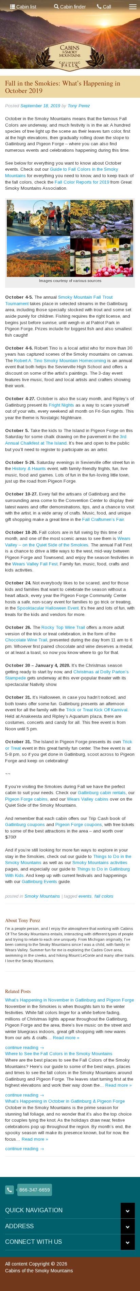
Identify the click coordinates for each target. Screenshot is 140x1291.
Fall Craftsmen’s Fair (103, 519)
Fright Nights (61, 405)
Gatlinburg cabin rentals (102, 792)
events (85, 896)
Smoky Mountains (42, 896)
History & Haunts (29, 468)
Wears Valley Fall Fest (34, 563)
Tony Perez (79, 105)
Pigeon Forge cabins (26, 799)
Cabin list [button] (25, 7)
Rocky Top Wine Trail (63, 627)
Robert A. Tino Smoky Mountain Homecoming (60, 360)
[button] (128, 1210)
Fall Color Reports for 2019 (82, 182)
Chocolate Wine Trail (26, 639)
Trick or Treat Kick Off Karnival (96, 709)
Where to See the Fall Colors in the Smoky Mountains (58, 1053)
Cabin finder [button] (72, 7)
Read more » (66, 1037)
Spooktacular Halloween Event (47, 608)
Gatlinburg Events (39, 881)
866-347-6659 (34, 1190)
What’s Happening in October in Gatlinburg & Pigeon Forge (65, 1101)
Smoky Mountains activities (99, 862)
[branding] (70, 56)
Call (106, 7)
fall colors (103, 896)
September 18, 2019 (40, 105)
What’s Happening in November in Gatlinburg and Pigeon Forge (69, 1000)
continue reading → (24, 1047)
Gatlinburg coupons (25, 824)
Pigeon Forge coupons (78, 824)
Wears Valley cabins (87, 799)
